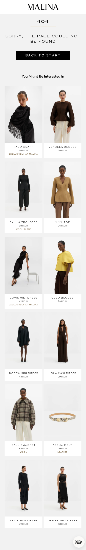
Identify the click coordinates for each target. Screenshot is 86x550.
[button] (79, 542)
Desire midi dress (62, 520)
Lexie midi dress (23, 520)
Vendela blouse (63, 147)
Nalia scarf (23, 147)
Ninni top (62, 222)
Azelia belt (62, 445)
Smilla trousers (24, 222)
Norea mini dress (23, 373)
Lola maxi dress (62, 373)
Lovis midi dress (23, 297)
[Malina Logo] (43, 7)
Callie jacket (23, 445)
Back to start (43, 55)
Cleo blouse (62, 297)
